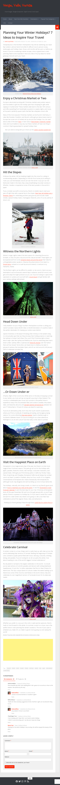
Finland (26, 668)
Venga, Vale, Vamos (17, 5)
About (10, 19)
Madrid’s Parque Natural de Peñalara (32, 93)
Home (4, 19)
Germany (31, 668)
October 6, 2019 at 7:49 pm (24, 716)
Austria (13, 668)
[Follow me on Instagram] (22, 781)
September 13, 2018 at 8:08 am (24, 699)
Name (7, 751)
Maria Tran (10, 725)
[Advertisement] (28, 650)
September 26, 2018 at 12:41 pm (27, 709)
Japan (44, 668)
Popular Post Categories (47, 19)
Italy (40, 668)
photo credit (35, 167)
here (19, 122)
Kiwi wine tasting (27, 415)
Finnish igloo (7, 264)
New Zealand (49, 668)
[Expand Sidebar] (57, 27)
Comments (10, 679)
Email (31, 751)
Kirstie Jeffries (9, 41)
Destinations (34, 19)
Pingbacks (22, 679)
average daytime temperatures (34, 405)
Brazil (17, 668)
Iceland (36, 668)
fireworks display (35, 343)
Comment (8, 740)
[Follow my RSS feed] (28, 781)
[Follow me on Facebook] (17, 781)
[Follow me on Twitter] (20, 781)
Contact (10, 23)
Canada (21, 668)
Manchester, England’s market (41, 122)
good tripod (33, 277)
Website (7, 757)
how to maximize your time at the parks (19, 488)
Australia (9, 668)
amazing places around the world (31, 260)
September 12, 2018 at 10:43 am (27, 692)
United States (6, 670)
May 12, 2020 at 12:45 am (21, 725)
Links (4, 23)
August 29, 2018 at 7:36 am (23, 683)
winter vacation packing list (42, 130)
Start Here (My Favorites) (21, 19)
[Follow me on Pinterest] (25, 781)
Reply (9, 689)
